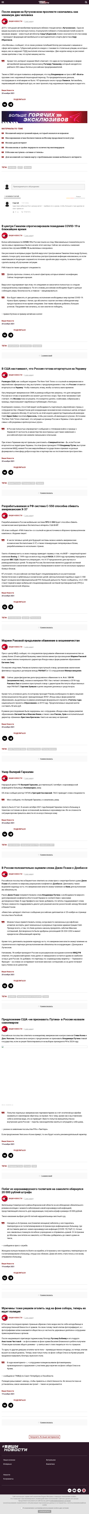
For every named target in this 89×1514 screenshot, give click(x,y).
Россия (27, 1166)
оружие (26, 618)
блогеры (12, 167)
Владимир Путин (15, 1166)
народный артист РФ (29, 845)
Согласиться (44, 1511)
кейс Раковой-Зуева (17, 749)
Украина (40, 483)
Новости (6, 1475)
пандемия (37, 346)
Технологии (35, 618)
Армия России (14, 483)
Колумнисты (8, 1479)
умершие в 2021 (47, 845)
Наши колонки (9, 1460)
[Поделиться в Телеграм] (10, 104)
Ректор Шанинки (49, 749)
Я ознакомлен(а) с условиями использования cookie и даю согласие (46, 1508)
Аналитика (50, 1464)
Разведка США (28, 483)
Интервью (7, 1464)
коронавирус (26, 346)
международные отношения (29, 997)
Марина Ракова (33, 749)
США (34, 1166)
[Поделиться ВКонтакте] (4, 104)
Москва (28, 167)
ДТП (20, 167)
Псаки (45, 997)
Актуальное (51, 1460)
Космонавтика (14, 618)
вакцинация (13, 346)
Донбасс (12, 997)
